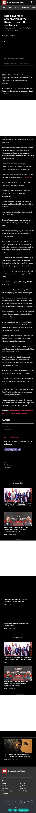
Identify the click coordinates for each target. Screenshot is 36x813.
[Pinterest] (15, 68)
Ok (10, 810)
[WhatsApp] (19, 68)
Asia (3, 36)
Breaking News (11, 36)
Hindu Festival (8, 465)
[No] (33, 806)
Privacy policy (23, 810)
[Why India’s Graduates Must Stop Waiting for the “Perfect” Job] (18, 591)
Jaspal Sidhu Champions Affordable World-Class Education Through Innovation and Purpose (16, 529)
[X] (10, 68)
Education (7, 759)
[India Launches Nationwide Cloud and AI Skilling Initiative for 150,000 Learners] (18, 495)
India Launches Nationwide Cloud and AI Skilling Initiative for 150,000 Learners (18, 504)
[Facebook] (6, 68)
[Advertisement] (18, 118)
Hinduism (28, 177)
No (15, 810)
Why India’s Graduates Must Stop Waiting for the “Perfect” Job (15, 600)
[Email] (19, 449)
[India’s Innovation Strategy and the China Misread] (18, 615)
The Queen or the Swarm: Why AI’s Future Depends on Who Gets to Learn (17, 755)
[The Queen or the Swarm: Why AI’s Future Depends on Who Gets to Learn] (18, 746)
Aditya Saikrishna (11, 437)
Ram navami (7, 467)
